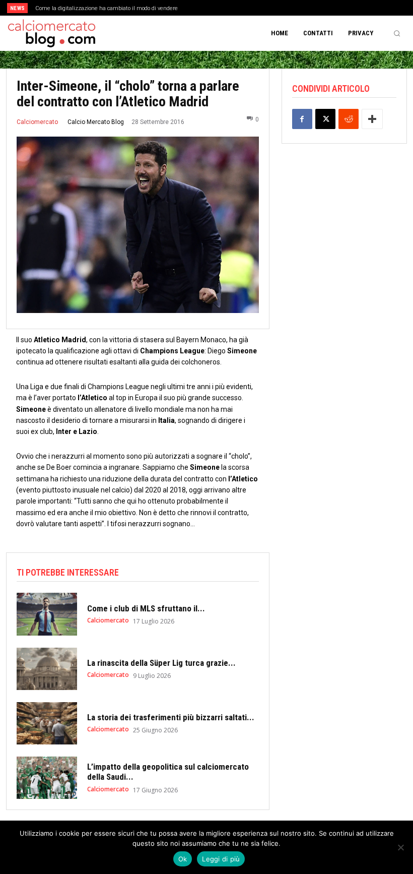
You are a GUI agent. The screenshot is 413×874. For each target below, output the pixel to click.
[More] (372, 119)
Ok (182, 859)
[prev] (211, 8)
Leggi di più (221, 859)
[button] (396, 33)
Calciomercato (37, 122)
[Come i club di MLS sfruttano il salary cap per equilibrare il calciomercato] (47, 614)
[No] (400, 847)
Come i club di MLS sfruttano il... (146, 608)
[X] (325, 119)
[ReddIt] (348, 119)
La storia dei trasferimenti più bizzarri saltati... (170, 717)
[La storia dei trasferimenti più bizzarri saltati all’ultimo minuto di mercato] (47, 723)
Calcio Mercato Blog (95, 122)
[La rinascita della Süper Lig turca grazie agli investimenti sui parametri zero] (47, 669)
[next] (227, 8)
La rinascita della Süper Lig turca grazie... (161, 663)
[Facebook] (302, 119)
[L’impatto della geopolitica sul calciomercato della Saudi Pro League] (47, 778)
